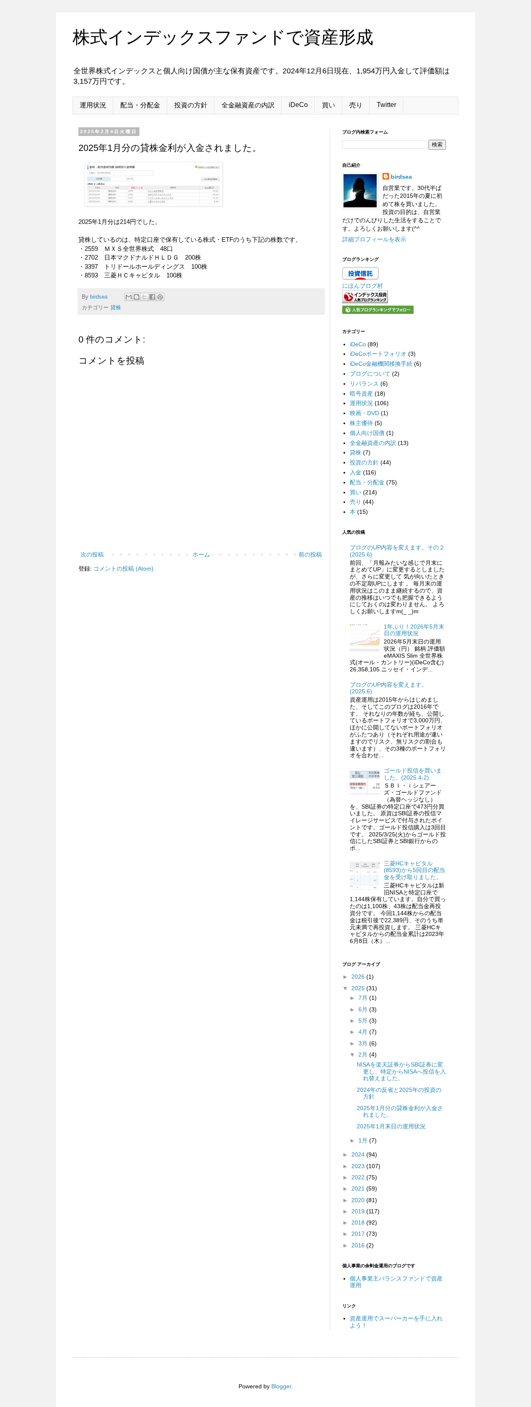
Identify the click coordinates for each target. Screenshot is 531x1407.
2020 (358, 1200)
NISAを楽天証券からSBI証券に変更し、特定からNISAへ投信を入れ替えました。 (401, 1071)
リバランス (364, 383)
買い (328, 105)
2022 (358, 1177)
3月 (363, 1043)
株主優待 (361, 423)
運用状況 (93, 105)
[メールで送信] (128, 297)
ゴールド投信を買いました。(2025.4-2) (413, 774)
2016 (358, 1245)
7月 (363, 997)
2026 (358, 976)
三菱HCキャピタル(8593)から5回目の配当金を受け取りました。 (414, 870)
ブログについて (370, 373)
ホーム (201, 554)
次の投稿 (92, 554)
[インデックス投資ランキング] (365, 301)
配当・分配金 (140, 105)
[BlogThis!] (136, 297)
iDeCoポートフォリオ (378, 353)
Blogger (281, 1386)
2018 (358, 1222)
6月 (363, 1009)
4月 (363, 1031)
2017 (358, 1233)
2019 (358, 1211)
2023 (358, 1166)
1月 (363, 1140)
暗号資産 (361, 393)
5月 (363, 1020)
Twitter (386, 104)
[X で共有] (144, 297)
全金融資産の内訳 (248, 105)
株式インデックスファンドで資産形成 (223, 37)
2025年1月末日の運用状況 (391, 1126)
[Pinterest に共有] (160, 297)
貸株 (115, 308)
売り (356, 105)
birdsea (401, 176)
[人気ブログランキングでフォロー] (378, 312)
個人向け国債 (367, 433)
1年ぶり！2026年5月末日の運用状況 (414, 630)
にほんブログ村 (362, 285)
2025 (358, 988)
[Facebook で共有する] (152, 297)
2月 (363, 1054)
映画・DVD (364, 413)
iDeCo (298, 104)
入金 (355, 472)
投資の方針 (190, 105)
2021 (358, 1188)
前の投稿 (310, 554)
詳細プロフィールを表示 (374, 239)
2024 (358, 1154)
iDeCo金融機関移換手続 (381, 363)
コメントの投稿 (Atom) (123, 568)
